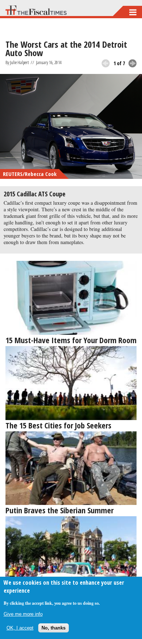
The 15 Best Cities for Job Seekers (58, 425)
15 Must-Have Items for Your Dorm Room (71, 339)
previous (106, 63)
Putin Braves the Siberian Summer (59, 510)
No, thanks (54, 628)
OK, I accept (20, 628)
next (133, 63)
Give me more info (23, 614)
